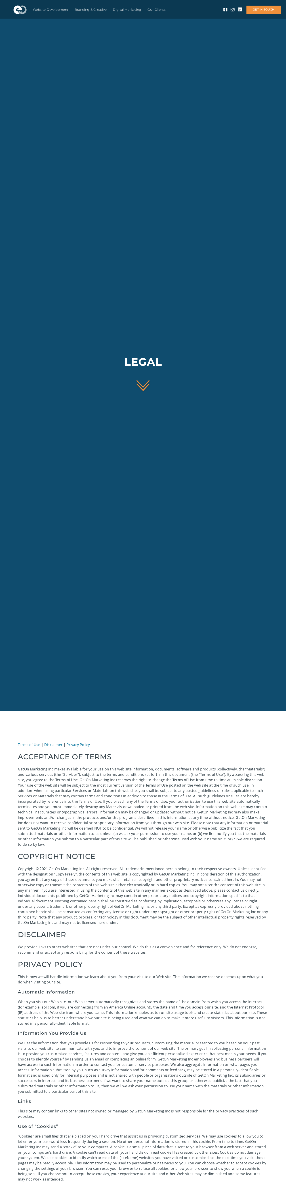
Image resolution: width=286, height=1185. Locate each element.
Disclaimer (53, 744)
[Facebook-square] (225, 9)
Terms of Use (29, 744)
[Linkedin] (240, 9)
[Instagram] (232, 9)
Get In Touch (263, 9)
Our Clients (156, 10)
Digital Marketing (127, 10)
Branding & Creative (91, 10)
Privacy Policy (78, 744)
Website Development (50, 10)
